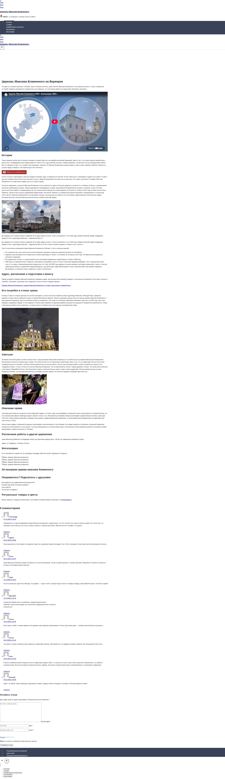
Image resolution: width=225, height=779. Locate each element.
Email (31, 730)
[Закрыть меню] (0, 765)
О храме (9, 24)
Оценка (2, 737)
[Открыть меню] (2, 47)
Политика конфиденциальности (17, 755)
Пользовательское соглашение (17, 751)
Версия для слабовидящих (16, 172)
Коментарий (46, 721)
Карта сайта (11, 753)
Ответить (7, 532)
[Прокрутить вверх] (2, 761)
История (9, 22)
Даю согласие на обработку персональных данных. (19, 741)
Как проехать (10, 29)
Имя (31, 726)
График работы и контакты (15, 27)
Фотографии (10, 31)
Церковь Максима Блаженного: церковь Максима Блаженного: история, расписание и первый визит (36, 285)
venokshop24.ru (66, 500)
